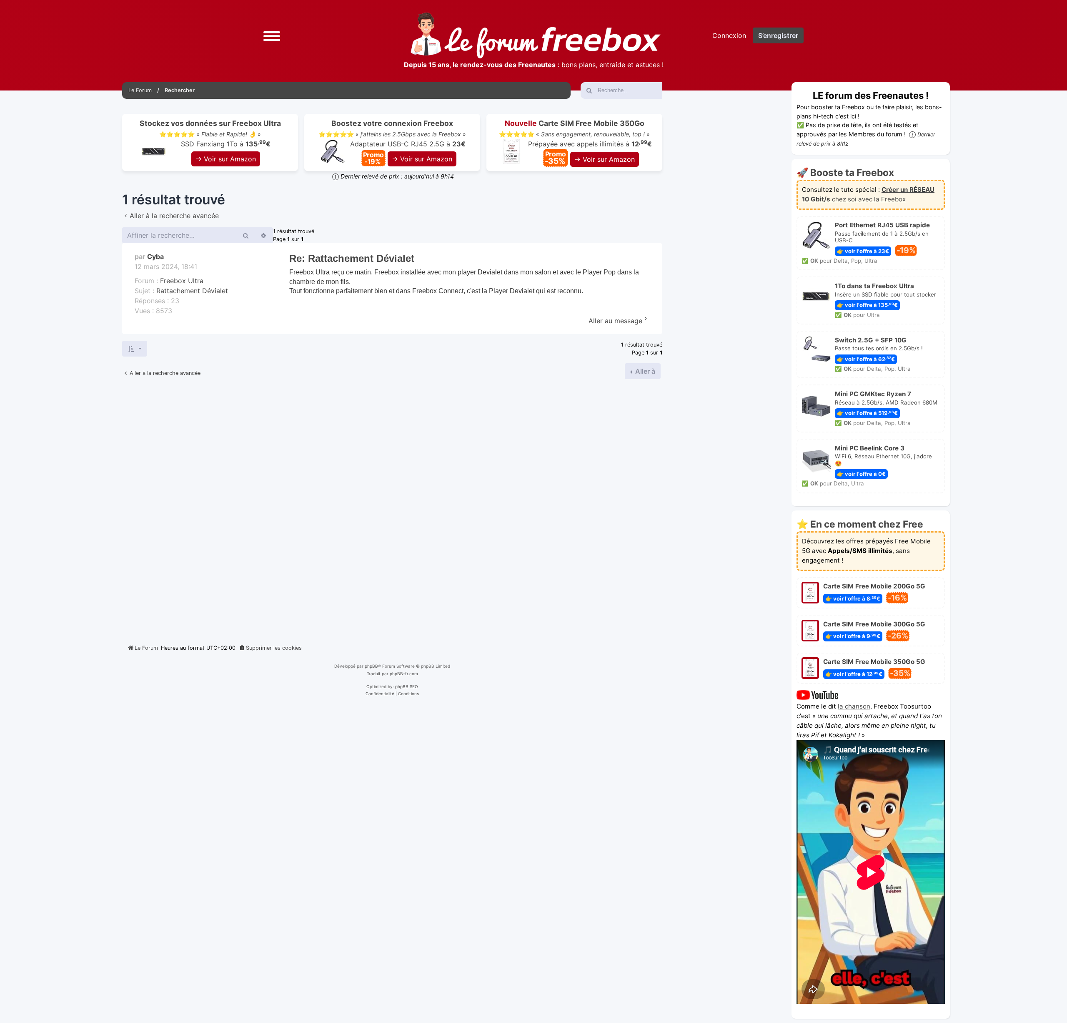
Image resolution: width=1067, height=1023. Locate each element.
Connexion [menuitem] (729, 35)
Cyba (155, 256)
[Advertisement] (392, 508)
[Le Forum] (536, 35)
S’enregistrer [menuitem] (778, 35)
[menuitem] (270, 648)
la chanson (854, 706)
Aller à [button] (644, 371)
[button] (271, 35)
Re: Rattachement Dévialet (351, 258)
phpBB (371, 666)
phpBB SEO (406, 686)
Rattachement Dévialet (192, 291)
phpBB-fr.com (404, 673)
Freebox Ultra (181, 280)
